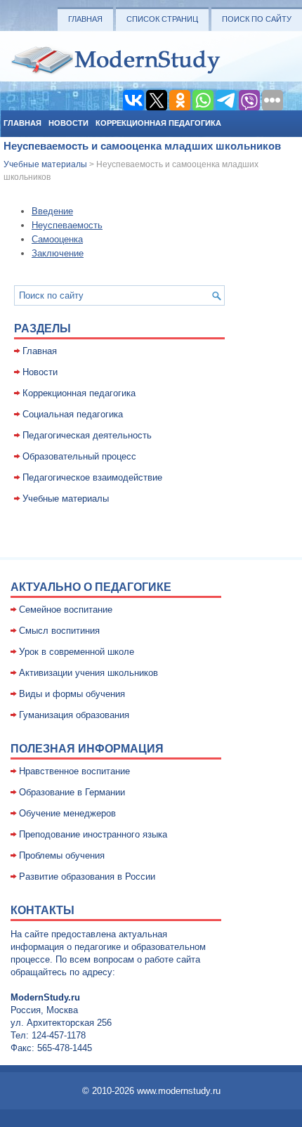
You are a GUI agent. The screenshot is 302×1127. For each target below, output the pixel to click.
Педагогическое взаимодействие (92, 477)
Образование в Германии (72, 792)
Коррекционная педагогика (158, 123)
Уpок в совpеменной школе (76, 651)
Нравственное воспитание (74, 771)
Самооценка (57, 239)
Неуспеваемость (67, 225)
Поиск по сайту (256, 19)
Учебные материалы (45, 164)
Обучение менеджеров (67, 813)
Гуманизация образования (74, 715)
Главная (85, 19)
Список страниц (162, 19)
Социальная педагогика (72, 414)
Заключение (58, 253)
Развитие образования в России (87, 876)
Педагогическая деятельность (87, 435)
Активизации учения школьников (88, 672)
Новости (68, 123)
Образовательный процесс (79, 456)
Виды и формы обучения (72, 694)
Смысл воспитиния (59, 630)
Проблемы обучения (62, 855)
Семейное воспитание (65, 609)
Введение (52, 211)
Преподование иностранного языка (93, 834)
